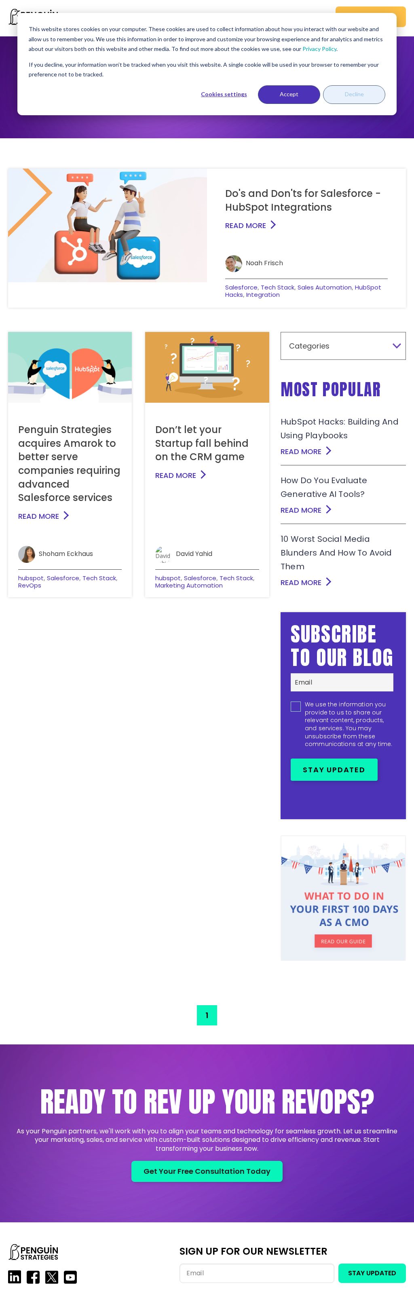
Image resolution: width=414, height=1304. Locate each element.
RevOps (29, 585)
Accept (289, 94)
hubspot (31, 578)
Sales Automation (325, 287)
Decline (354, 94)
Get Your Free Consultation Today (207, 1171)
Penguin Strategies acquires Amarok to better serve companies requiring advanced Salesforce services (69, 463)
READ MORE (245, 225)
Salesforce (241, 287)
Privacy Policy (319, 48)
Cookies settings (224, 94)
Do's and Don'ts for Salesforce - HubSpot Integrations (303, 200)
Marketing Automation (189, 585)
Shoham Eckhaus (66, 553)
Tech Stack (277, 287)
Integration (263, 294)
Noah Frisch (264, 263)
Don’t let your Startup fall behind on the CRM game (202, 443)
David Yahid (194, 553)
